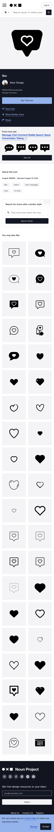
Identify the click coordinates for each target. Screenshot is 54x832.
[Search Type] (6, 12)
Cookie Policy (30, 818)
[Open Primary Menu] (4, 5)
